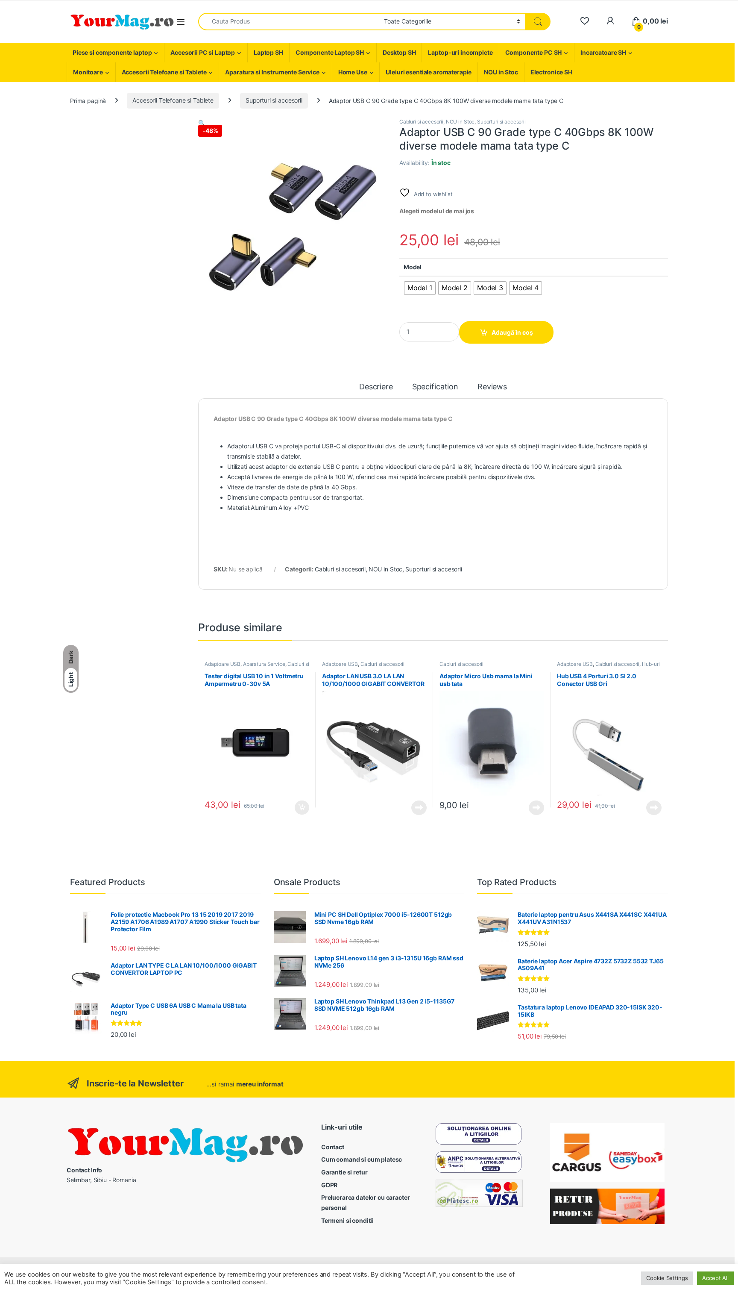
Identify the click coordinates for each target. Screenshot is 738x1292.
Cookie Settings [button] (667, 1277)
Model (413, 267)
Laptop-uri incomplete (460, 52)
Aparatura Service (264, 664)
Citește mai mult (417, 808)
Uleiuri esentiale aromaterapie (429, 72)
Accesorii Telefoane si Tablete (164, 72)
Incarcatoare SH (603, 52)
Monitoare (88, 72)
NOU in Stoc (501, 72)
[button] (201, 123)
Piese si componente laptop (112, 52)
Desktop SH (399, 52)
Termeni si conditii (347, 1220)
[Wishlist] (584, 21)
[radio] (419, 288)
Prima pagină (88, 100)
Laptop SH (268, 52)
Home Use (352, 72)
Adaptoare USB (222, 664)
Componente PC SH (533, 52)
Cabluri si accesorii (421, 121)
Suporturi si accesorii (274, 100)
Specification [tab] (435, 387)
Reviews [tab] (492, 387)
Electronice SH (551, 72)
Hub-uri (651, 664)
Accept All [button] (715, 1277)
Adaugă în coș (512, 332)
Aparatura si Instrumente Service (272, 72)
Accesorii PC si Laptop (202, 52)
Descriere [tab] (376, 387)
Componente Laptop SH (330, 52)
